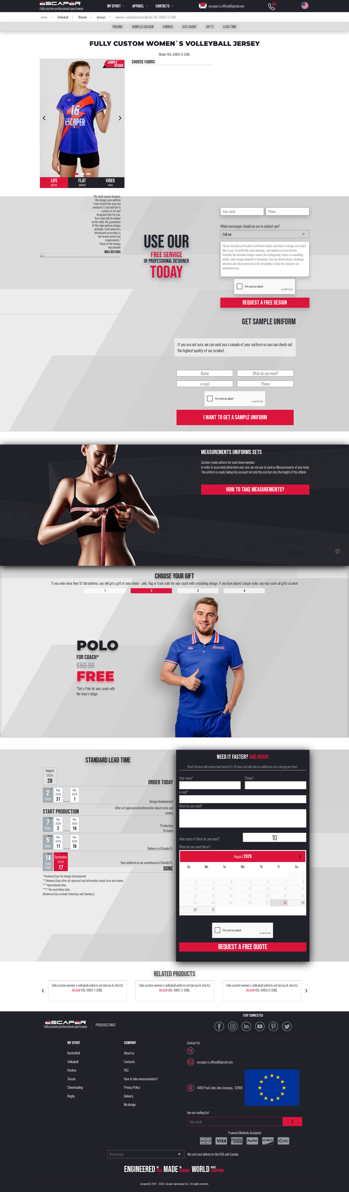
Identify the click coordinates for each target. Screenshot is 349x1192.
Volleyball (72, 1061)
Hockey (71, 1070)
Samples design (143, 26)
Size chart (189, 26)
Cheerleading (75, 1087)
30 (195, 909)
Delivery (128, 1095)
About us (129, 1052)
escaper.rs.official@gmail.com (226, 6)
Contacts (129, 1061)
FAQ (126, 1070)
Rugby (71, 1095)
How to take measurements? (255, 489)
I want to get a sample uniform (235, 417)
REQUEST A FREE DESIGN (265, 302)
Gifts (210, 26)
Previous (44, 118)
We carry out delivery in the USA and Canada (212, 1154)
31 (213, 909)
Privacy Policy (132, 1087)
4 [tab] (244, 591)
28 (285, 902)
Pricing (117, 26)
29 (302, 902)
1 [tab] (76, 174)
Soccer (71, 1078)
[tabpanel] (82, 118)
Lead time (230, 26)
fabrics (168, 26)
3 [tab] (88, 174)
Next (120, 118)
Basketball (73, 1052)
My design (130, 1104)
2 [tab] (82, 174)
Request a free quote (242, 947)
